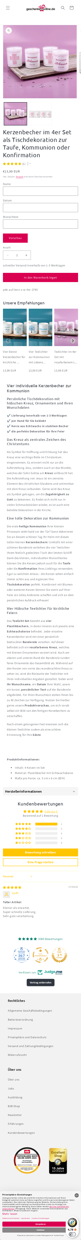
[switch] (72, 1234)
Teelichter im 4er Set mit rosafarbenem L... (65, 357)
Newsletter (15, 1115)
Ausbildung (15, 1097)
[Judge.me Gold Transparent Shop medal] (40, 955)
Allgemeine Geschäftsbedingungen (30, 1010)
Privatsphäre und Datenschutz (27, 1037)
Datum (7, 200)
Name (7, 184)
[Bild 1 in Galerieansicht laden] (15, 113)
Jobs (11, 1088)
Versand (19, 176)
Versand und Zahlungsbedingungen (30, 1046)
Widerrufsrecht (17, 1055)
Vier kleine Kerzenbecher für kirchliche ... (14, 357)
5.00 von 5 (51, 811)
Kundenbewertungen (21, 1132)
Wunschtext (10, 217)
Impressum (15, 1028)
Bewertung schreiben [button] (40, 852)
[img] (12, 887)
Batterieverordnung (20, 1019)
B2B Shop (14, 1106)
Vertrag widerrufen (40, 982)
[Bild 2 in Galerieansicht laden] (40, 113)
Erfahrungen (16, 1123)
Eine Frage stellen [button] (41, 862)
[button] (8, 8)
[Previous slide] (8, 341)
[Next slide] (72, 341)
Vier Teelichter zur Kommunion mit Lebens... (39, 357)
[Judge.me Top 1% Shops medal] (59, 955)
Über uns (13, 1079)
